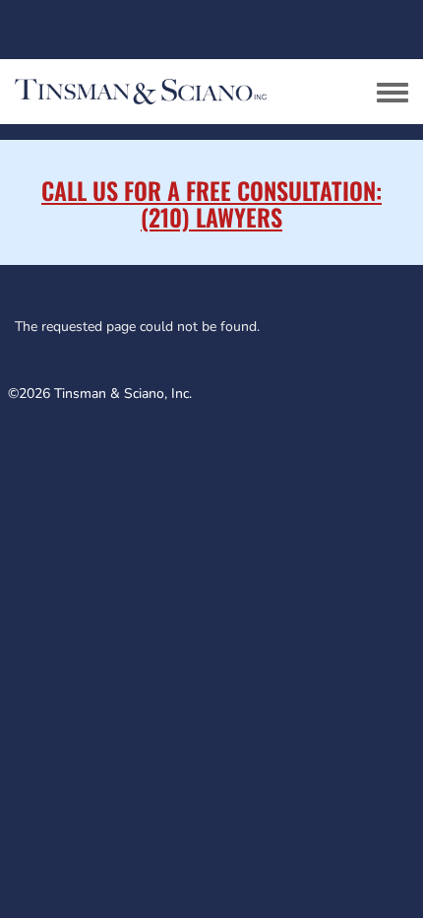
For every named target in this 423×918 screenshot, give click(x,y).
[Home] (172, 91)
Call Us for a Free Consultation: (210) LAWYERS (211, 202)
